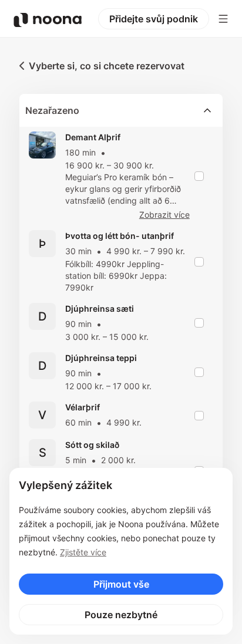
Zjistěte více (83, 552)
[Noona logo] (47, 20)
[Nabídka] (223, 18)
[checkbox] (199, 176)
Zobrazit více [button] (164, 215)
